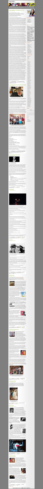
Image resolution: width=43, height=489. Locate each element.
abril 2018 (28, 71)
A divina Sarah (11, 405)
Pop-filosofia (28, 49)
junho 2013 (28, 81)
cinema (33, 29)
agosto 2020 (28, 68)
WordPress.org (28, 121)
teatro (9, 187)
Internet (29, 34)
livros (28, 36)
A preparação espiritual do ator (14, 329)
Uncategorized (28, 52)
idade (28, 34)
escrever (32, 31)
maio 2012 (28, 84)
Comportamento (20, 81)
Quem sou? (12, 7)
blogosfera (29, 27)
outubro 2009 (28, 101)
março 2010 (28, 97)
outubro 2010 (28, 92)
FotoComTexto (22, 7)
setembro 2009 (28, 102)
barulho (28, 26)
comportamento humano (29, 30)
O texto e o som (11, 275)
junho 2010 (28, 95)
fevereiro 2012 (28, 85)
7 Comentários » (12, 378)
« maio (27, 116)
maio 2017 (28, 75)
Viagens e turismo (29, 53)
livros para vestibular (13, 327)
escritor (28, 32)
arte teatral (21, 378)
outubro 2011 (28, 88)
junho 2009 (28, 104)
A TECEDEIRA (11, 189)
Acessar (28, 119)
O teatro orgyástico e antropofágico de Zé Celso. (16, 10)
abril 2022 (28, 65)
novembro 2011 (28, 87)
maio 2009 (28, 105)
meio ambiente (30, 36)
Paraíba (33, 38)
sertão (30, 39)
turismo (28, 41)
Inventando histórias (12, 455)
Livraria (19, 7)
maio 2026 (28, 61)
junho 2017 (28, 74)
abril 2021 (28, 67)
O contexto (10, 239)
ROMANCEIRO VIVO (29, 21)
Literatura (10, 327)
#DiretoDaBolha (15, 7)
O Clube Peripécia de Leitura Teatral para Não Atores (17, 84)
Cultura (23, 81)
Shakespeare (29, 40)
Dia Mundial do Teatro (12, 381)
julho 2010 (28, 94)
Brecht (15, 151)
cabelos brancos (28, 28)
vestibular (17, 327)
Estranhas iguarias (29, 22)
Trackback (18, 187)
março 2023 (28, 64)
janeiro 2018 (28, 72)
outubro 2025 (28, 62)
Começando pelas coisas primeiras (14, 154)
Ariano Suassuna (12, 151)
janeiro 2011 (28, 91)
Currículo (17, 7)
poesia (28, 39)
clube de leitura (17, 151)
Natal (28, 37)
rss (32, 1)
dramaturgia (23, 484)
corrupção (32, 30)
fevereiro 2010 (28, 98)
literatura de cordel (31, 35)
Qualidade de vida (29, 50)
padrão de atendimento (30, 38)
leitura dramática (22, 151)
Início (9, 7)
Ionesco (19, 151)
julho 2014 (28, 78)
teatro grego (11, 187)
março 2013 (28, 82)
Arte (18, 81)
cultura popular (28, 31)
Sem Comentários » (13, 484)
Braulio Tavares (32, 27)
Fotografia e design (30, 32)
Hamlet (24, 378)
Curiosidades (28, 46)
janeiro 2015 (28, 77)
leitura (32, 34)
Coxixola (34, 30)
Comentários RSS (15, 187)
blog (27, 27)
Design (30, 31)
